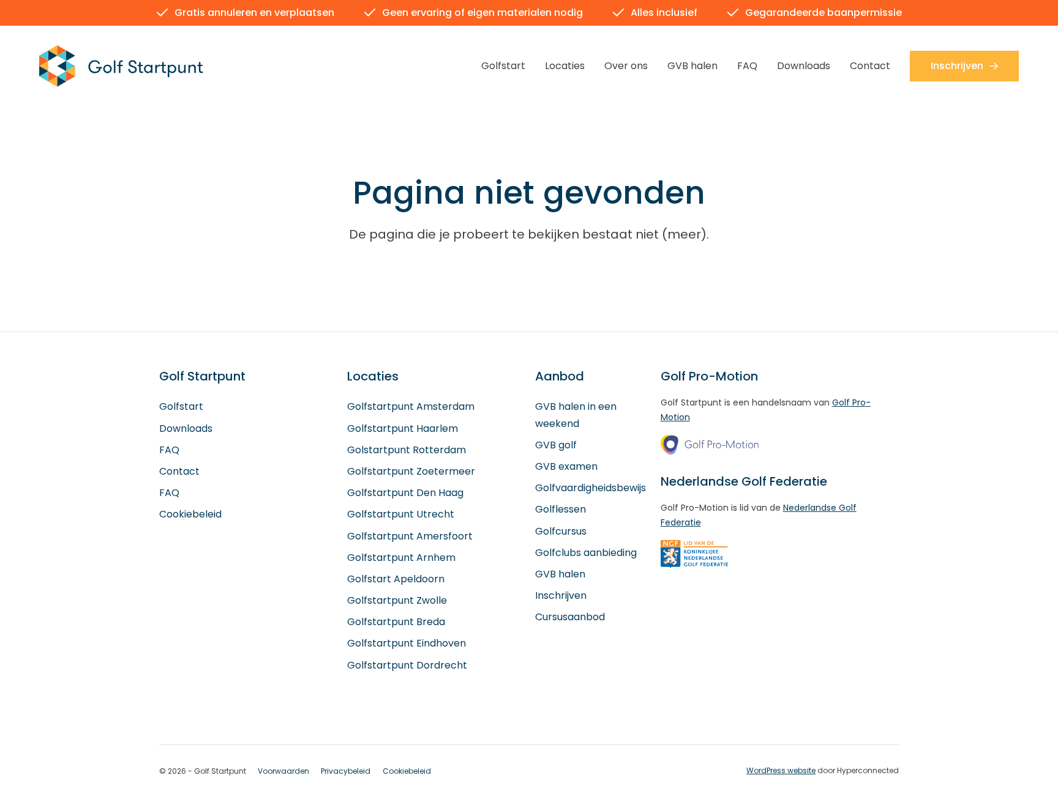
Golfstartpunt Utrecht (400, 514)
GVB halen (692, 66)
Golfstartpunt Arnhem (401, 557)
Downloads (803, 66)
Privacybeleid (345, 771)
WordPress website (781, 770)
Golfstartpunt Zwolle (397, 600)
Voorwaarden (283, 771)
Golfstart (503, 66)
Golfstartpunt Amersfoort (410, 536)
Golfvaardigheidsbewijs (590, 488)
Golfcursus (561, 531)
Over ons (626, 66)
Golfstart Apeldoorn (396, 579)
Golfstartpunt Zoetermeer (411, 471)
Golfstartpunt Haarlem (402, 428)
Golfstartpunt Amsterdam (411, 406)
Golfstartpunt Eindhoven (406, 643)
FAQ (747, 66)
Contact (870, 66)
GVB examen (566, 466)
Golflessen (560, 509)
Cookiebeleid (190, 514)
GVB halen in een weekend (576, 414)
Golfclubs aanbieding (586, 553)
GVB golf (556, 445)
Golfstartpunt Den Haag (405, 493)
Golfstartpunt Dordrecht (407, 665)
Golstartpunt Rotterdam (406, 450)
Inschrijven (957, 66)
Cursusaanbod (570, 617)
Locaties (565, 66)
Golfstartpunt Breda (396, 622)
